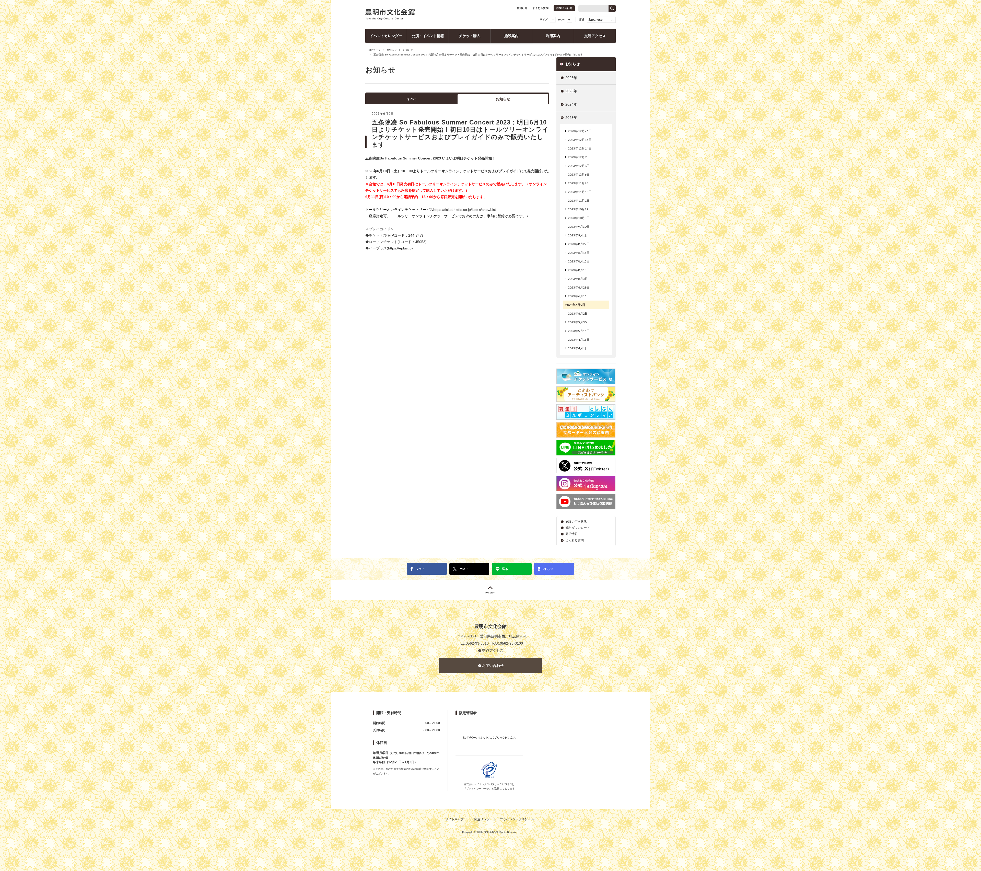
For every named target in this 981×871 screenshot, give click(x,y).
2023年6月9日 (575, 305)
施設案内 (511, 36)
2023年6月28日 (579, 287)
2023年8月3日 (578, 279)
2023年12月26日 (579, 131)
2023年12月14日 (579, 148)
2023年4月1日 (578, 348)
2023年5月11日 (579, 331)
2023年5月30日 (579, 322)
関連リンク (481, 819)
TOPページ (373, 50)
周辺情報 (571, 534)
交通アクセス (595, 36)
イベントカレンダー (386, 36)
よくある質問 (540, 8)
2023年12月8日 (579, 166)
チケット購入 (469, 36)
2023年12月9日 (579, 157)
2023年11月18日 (579, 192)
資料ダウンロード (577, 528)
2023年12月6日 (579, 174)
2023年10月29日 (579, 209)
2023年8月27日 (579, 244)
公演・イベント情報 (428, 36)
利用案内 (553, 36)
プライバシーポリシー (515, 819)
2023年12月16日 (579, 140)
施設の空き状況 (576, 521)
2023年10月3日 (579, 218)
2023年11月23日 (579, 183)
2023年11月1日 (579, 200)
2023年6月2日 (578, 313)
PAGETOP (490, 590)
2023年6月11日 (579, 296)
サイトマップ (454, 819)
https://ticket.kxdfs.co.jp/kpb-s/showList (464, 210)
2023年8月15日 (579, 253)
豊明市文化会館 (390, 14)
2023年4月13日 (579, 339)
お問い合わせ (564, 8)
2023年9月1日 (578, 235)
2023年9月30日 (579, 226)
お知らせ (522, 8)
